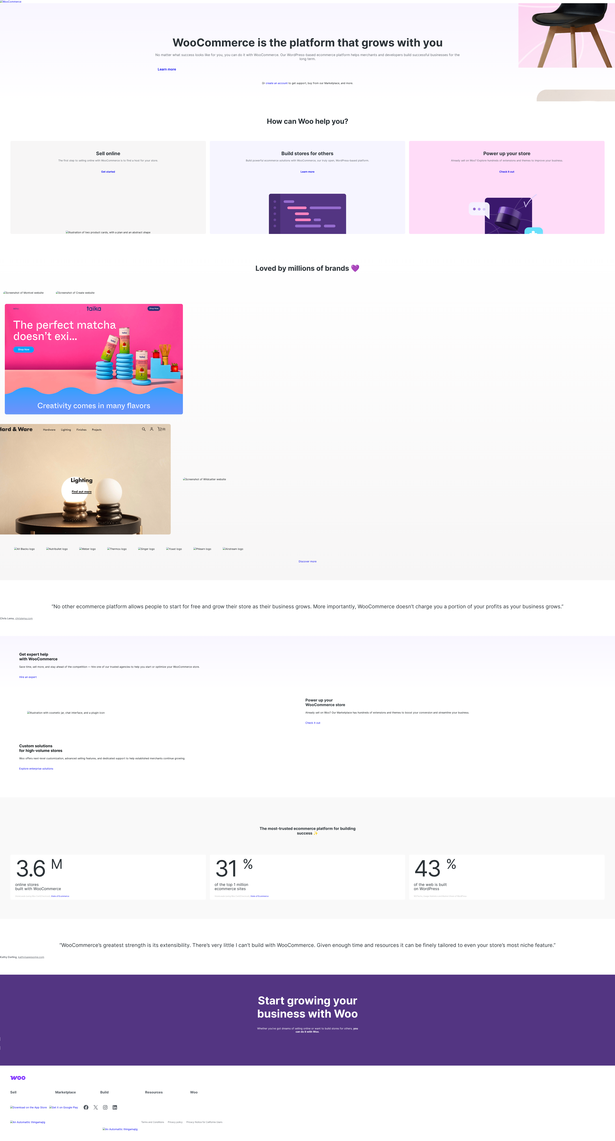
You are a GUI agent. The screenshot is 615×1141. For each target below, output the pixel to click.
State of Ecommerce (60, 896)
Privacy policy (175, 1122)
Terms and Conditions (152, 1122)
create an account (277, 83)
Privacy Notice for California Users (204, 1122)
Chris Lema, (16, 618)
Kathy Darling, (22, 957)
